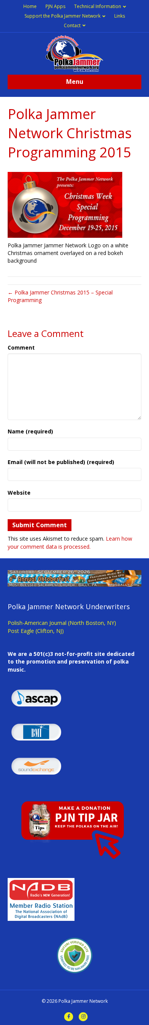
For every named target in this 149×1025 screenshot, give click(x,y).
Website (19, 492)
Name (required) (30, 431)
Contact (72, 25)
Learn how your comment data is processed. (70, 542)
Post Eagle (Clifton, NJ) (36, 630)
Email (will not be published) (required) (61, 462)
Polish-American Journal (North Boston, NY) (62, 622)
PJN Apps (55, 6)
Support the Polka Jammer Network (62, 16)
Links (119, 16)
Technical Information (97, 6)
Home (30, 6)
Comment (21, 347)
